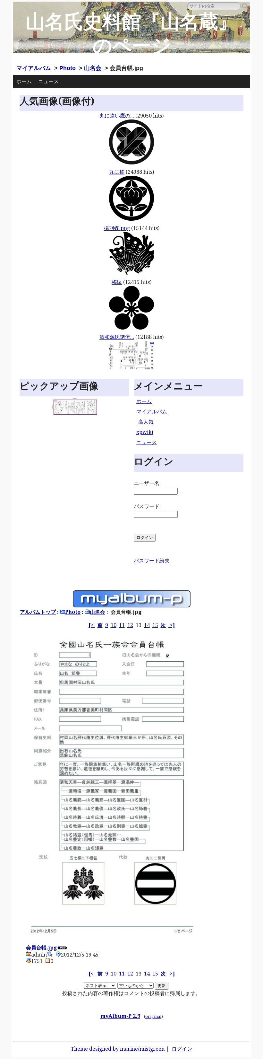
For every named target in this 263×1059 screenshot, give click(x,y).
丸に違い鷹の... (116, 116)
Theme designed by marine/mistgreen (118, 1049)
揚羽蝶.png (117, 228)
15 (155, 625)
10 (113, 625)
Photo (67, 68)
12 (130, 625)
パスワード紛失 (152, 561)
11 (122, 625)
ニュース (48, 81)
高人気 (146, 422)
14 (147, 625)
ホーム (24, 81)
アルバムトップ (38, 612)
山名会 (92, 68)
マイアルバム (33, 68)
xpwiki (144, 432)
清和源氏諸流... (116, 337)
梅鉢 (117, 282)
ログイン (182, 1049)
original (153, 1016)
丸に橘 (116, 172)
